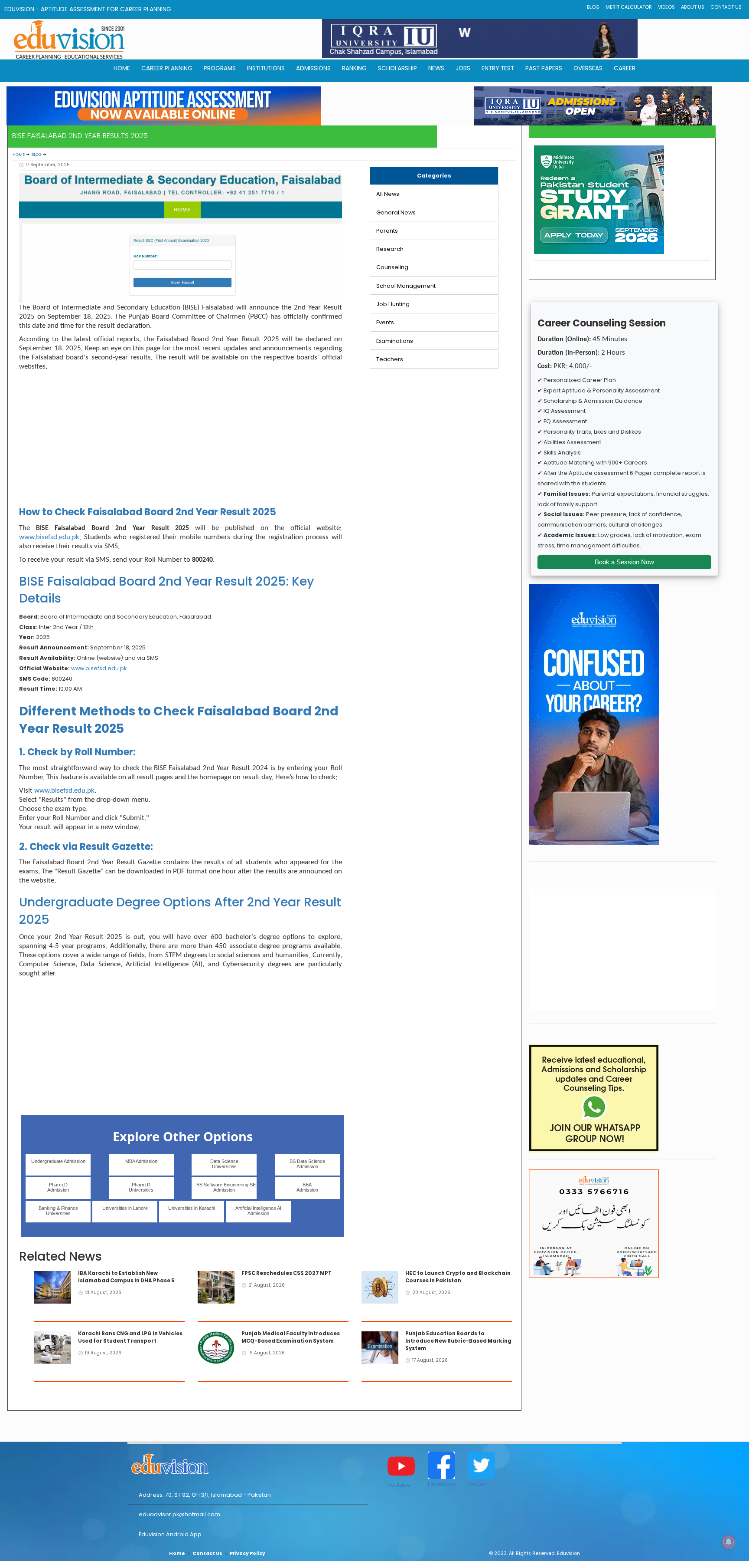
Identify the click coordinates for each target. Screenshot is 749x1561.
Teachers (389, 359)
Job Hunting (393, 304)
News (436, 68)
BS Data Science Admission (307, 1164)
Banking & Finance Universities (58, 1210)
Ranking (354, 68)
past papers (543, 68)
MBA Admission (141, 1161)
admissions (313, 68)
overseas (587, 68)
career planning (166, 68)
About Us (692, 7)
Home (19, 154)
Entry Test (498, 68)
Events (385, 322)
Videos (666, 7)
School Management (406, 286)
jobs (463, 68)
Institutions (266, 68)
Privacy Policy (247, 1553)
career (624, 68)
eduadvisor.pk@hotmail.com (179, 1514)
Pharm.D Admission (58, 1187)
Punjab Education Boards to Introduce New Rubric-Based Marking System (458, 1341)
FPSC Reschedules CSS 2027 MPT (286, 1273)
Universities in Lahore (125, 1208)
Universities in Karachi (191, 1208)
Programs (220, 68)
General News (396, 212)
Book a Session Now (624, 562)
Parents (387, 230)
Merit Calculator (629, 7)
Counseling (392, 267)
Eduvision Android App (170, 1534)
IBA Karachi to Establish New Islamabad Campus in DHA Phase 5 (126, 1277)
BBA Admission (307, 1187)
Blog (593, 7)
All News (387, 194)
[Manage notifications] (729, 1542)
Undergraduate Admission (58, 1161)
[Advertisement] (180, 440)
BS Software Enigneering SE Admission (226, 1187)
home (122, 68)
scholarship (397, 68)
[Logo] (247, 1462)
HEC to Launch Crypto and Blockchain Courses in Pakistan (458, 1277)
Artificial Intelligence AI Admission (258, 1210)
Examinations (394, 341)
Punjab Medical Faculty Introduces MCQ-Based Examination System (290, 1337)
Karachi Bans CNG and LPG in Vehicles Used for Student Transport (130, 1337)
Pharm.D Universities (141, 1187)
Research (390, 249)
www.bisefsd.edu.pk (49, 537)
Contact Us (726, 7)
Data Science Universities (224, 1164)
